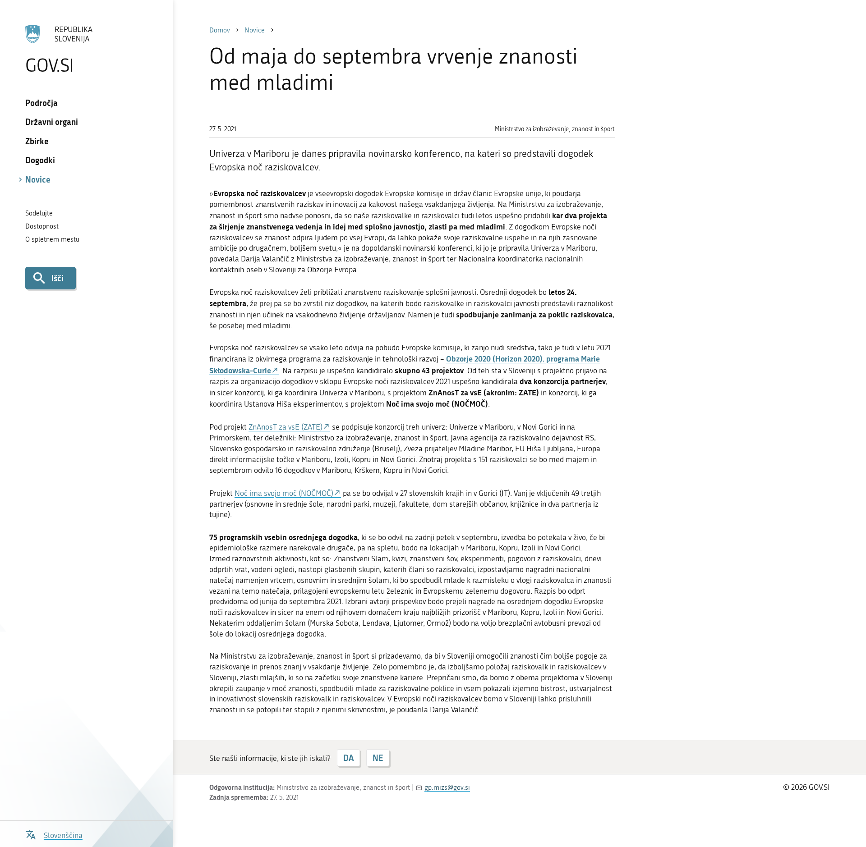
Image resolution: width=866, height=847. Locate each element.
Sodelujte (39, 213)
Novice (38, 179)
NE (378, 758)
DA (348, 758)
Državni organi (51, 122)
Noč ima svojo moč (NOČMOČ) (284, 493)
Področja (41, 103)
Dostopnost (42, 226)
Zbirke (37, 141)
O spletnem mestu (52, 239)
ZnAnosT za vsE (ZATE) (285, 426)
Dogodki (40, 160)
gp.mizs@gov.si (447, 787)
